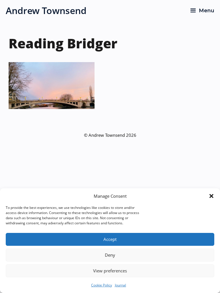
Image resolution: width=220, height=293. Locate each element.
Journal (120, 285)
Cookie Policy (101, 285)
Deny (110, 255)
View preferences (110, 271)
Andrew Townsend (46, 10)
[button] (211, 196)
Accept (110, 239)
